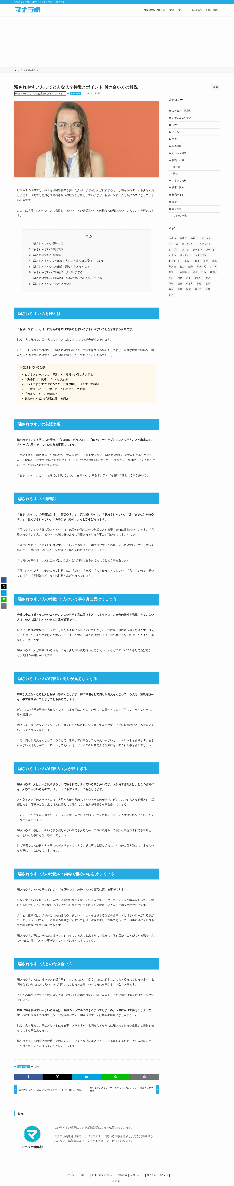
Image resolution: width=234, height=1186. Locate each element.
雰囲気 (198, 289)
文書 (174, 139)
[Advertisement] (117, 42)
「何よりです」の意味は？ (41, 393)
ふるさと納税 (179, 180)
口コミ (213, 266)
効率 (190, 266)
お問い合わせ (137, 1175)
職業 (174, 201)
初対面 (172, 266)
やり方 (194, 238)
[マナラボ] (27, 10)
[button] (28, 1077)
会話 (206, 261)
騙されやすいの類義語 (47, 254)
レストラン (174, 261)
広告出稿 (122, 1175)
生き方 (189, 283)
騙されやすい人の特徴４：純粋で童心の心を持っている (67, 278)
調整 (188, 289)
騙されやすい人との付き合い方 (52, 283)
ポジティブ (185, 255)
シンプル (173, 249)
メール (175, 132)
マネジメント (201, 255)
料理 (171, 278)
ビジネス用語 (179, 153)
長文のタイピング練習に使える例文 (47, 398)
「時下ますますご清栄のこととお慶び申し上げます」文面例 (62, 384)
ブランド (210, 249)
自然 (171, 289)
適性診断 (177, 146)
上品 (186, 261)
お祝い (172, 238)
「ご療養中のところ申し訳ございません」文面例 (55, 388)
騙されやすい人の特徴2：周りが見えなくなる (61, 266)
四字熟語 (177, 208)
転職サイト (178, 194)
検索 (215, 87)
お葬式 (183, 238)
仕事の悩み (76, 93)
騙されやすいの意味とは (48, 243)
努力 (182, 266)
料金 (180, 278)
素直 (208, 283)
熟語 (180, 283)
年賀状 (213, 272)
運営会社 (151, 1175)
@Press (164, 1175)
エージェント (188, 244)
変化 (195, 272)
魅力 (171, 295)
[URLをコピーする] (144, 1077)
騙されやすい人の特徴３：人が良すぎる (58, 272)
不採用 (196, 261)
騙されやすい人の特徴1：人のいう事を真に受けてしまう (68, 260)
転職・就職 (178, 160)
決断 (171, 283)
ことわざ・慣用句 (181, 110)
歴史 (208, 278)
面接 (175, 173)
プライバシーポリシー (77, 1175)
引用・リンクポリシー (103, 1175)
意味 (37, 1067)
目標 (199, 283)
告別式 (172, 272)
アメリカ (173, 244)
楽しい (198, 278)
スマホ (185, 249)
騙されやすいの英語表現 (48, 249)
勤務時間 (201, 266)
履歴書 (176, 167)
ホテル (172, 255)
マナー (175, 124)
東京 (188, 278)
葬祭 (180, 289)
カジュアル (205, 244)
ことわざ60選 (180, 215)
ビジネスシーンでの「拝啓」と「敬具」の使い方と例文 (59, 374)
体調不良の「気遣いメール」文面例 (47, 379)
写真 (214, 261)
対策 (203, 272)
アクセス (205, 238)
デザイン (197, 249)
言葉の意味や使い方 (183, 117)
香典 (208, 289)
